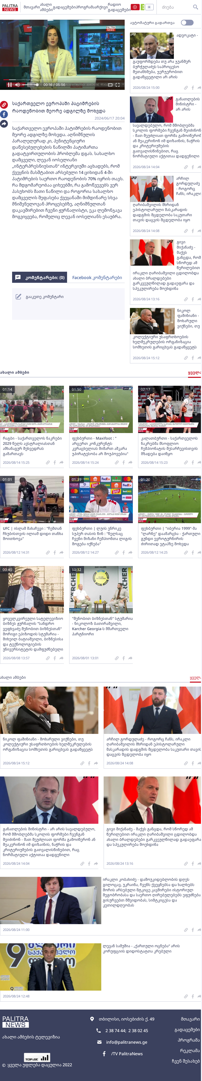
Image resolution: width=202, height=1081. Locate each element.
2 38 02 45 (138, 1030)
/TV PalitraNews (127, 1054)
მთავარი (32, 6)
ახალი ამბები (46, 7)
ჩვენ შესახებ (186, 1061)
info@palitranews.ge (126, 1042)
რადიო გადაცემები (119, 7)
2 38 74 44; (115, 1030)
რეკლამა (190, 1050)
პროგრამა (85, 6)
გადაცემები (64, 6)
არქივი (101, 6)
